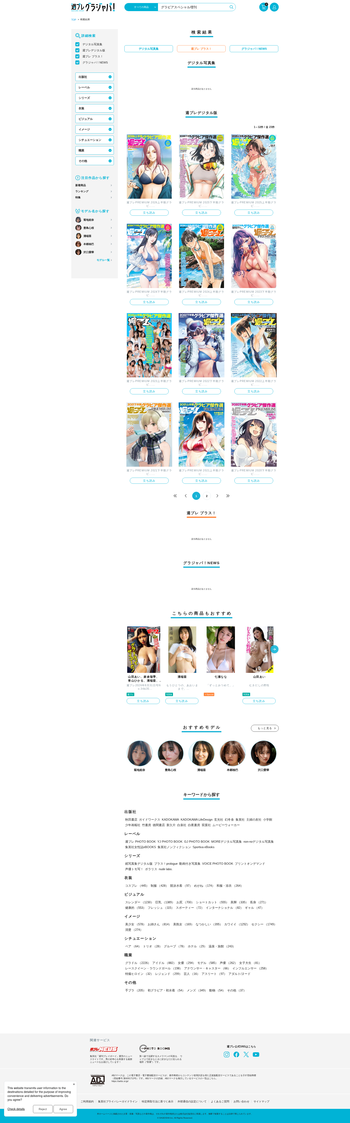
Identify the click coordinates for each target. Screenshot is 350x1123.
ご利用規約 (87, 1101)
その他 (83, 161)
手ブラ (135, 990)
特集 (78, 197)
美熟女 (183, 924)
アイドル (164, 963)
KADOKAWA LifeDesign (196, 819)
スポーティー (190, 907)
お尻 (185, 902)
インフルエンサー (250, 968)
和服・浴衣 (230, 885)
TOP (73, 20)
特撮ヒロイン (139, 973)
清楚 (134, 929)
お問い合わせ (241, 1101)
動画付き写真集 (190, 863)
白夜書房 (194, 825)
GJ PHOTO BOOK (197, 841)
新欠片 (171, 825)
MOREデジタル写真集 (226, 841)
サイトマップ (261, 1101)
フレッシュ (161, 907)
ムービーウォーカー (226, 825)
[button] (274, 649)
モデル (207, 963)
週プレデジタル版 (93, 50)
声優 (229, 963)
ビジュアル (86, 118)
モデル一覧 (103, 260)
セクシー (264, 924)
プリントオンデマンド (250, 863)
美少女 (135, 924)
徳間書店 (159, 825)
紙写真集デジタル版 (139, 863)
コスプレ (137, 885)
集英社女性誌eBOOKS (140, 847)
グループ (175, 946)
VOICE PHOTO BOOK (217, 863)
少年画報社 (132, 825)
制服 (160, 885)
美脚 (239, 902)
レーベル (84, 87)
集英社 (240, 819)
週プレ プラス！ (92, 56)
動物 (217, 990)
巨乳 (165, 902)
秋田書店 (131, 819)
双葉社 (206, 825)
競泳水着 (181, 885)
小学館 (267, 819)
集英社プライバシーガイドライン (118, 1101)
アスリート (214, 973)
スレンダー (139, 902)
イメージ (84, 129)
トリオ (152, 946)
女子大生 (250, 963)
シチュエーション (90, 139)
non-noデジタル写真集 (258, 841)
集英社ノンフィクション (174, 847)
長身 (259, 902)
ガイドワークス (149, 819)
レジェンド (168, 973)
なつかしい (209, 924)
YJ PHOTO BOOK (169, 841)
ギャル (254, 907)
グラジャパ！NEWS (95, 62)
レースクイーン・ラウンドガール (153, 968)
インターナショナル (224, 907)
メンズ (197, 990)
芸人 (192, 973)
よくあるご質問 (220, 1101)
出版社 (83, 76)
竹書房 (146, 825)
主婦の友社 (253, 819)
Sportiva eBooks (203, 847)
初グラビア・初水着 (166, 990)
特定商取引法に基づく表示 (157, 1101)
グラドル (138, 963)
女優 (187, 963)
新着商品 (80, 185)
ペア (133, 946)
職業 (81, 150)
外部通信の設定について (192, 1101)
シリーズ (84, 97)
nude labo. (165, 869)
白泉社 (181, 825)
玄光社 (218, 819)
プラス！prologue (166, 863)
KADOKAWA (170, 819)
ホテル (197, 946)
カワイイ (237, 924)
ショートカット (212, 902)
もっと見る (265, 728)
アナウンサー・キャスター (207, 968)
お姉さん (160, 924)
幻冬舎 (229, 819)
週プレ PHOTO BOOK (140, 841)
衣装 (81, 108)
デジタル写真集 (92, 44)
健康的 (135, 907)
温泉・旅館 (222, 946)
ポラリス (151, 869)
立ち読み (149, 212)
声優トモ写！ (134, 869)
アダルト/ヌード (239, 973)
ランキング (82, 191)
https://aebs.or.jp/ (120, 1081)
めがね (204, 885)
